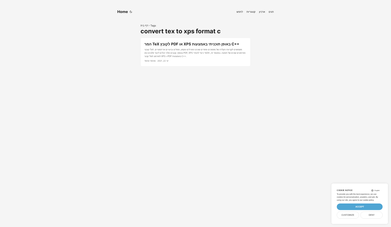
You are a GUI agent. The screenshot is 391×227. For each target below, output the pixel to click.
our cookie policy (367, 200)
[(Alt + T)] (131, 11)
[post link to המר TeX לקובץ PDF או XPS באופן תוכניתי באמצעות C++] (195, 52)
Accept (359, 207)
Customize (348, 215)
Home (122, 11)
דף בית (144, 25)
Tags (153, 25)
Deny (372, 215)
